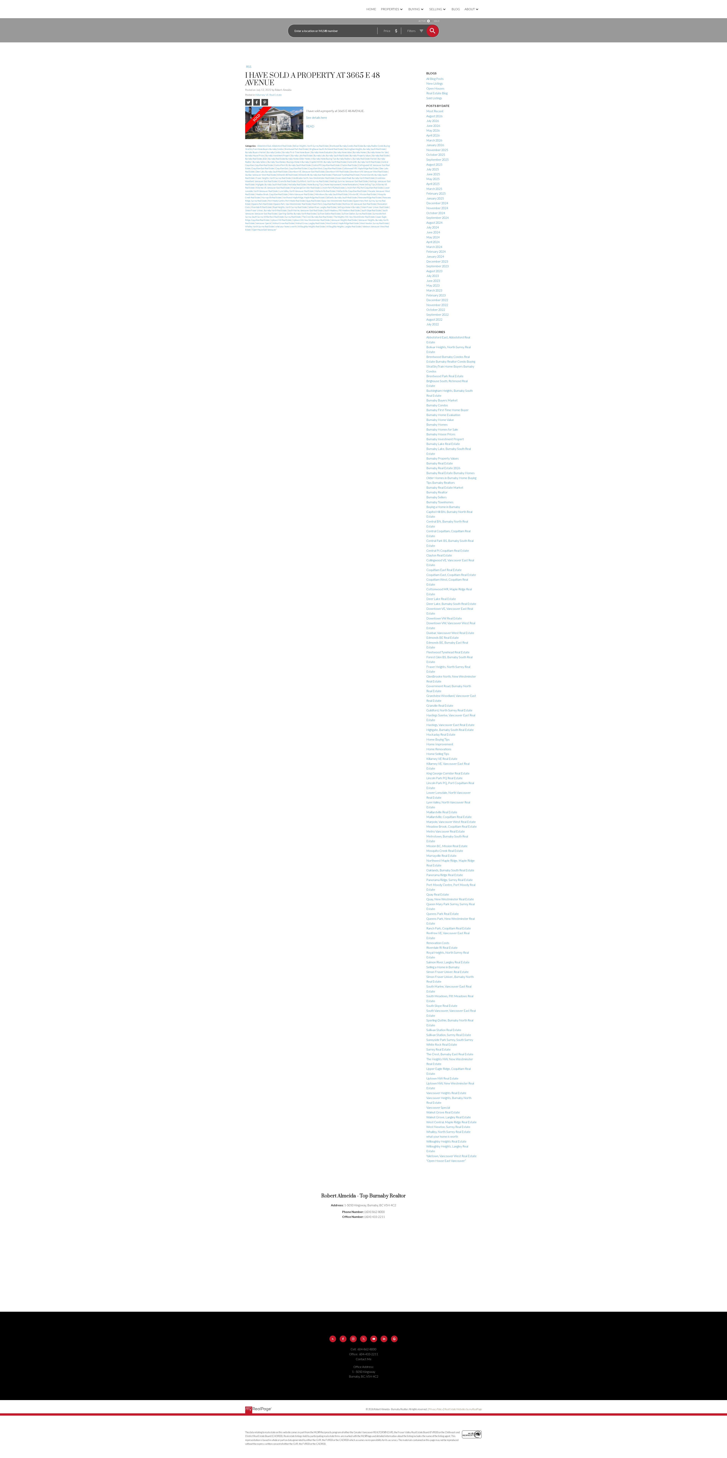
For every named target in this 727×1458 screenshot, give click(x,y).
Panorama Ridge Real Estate (370, 197)
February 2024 (436, 251)
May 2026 (433, 130)
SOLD (436, 21)
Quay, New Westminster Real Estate (337, 200)
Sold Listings (434, 98)
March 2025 (434, 188)
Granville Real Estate (287, 181)
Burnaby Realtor (437, 492)
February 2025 (436, 193)
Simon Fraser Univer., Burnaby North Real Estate (266, 210)
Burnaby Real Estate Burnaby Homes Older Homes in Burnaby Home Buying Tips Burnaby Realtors (310, 158)
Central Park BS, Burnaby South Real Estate (292, 165)
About (470, 9)
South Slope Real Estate (371, 210)
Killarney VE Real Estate (269, 94)
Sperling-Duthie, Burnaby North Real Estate (297, 213)
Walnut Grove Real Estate (283, 223)
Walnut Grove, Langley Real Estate (310, 223)
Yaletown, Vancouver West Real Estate (451, 1156)
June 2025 (433, 174)
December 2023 (437, 261)
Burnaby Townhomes (277, 162)
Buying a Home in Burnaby (298, 162)
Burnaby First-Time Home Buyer (296, 152)
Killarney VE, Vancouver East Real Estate (273, 187)
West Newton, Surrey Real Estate (374, 223)
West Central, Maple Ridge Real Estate (342, 223)
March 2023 (434, 290)
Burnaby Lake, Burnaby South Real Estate (331, 155)
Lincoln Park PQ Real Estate (333, 187)
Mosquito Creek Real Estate (444, 850)
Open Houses (435, 88)
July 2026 (432, 120)
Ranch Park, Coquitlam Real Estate (327, 204)
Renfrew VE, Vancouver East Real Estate (359, 204)
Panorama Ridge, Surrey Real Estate (449, 880)
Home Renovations (350, 184)
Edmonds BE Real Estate (287, 175)
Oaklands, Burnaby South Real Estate (341, 197)
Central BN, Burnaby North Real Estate (364, 162)
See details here (316, 117)
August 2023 (434, 271)
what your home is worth (286, 226)
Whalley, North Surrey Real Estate (260, 226)
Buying (414, 9)
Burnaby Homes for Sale (378, 152)
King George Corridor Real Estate (305, 187)
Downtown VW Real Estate (337, 171)
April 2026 (433, 135)
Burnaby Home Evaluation (322, 152)
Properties (390, 9)
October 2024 (435, 213)
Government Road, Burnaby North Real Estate (355, 178)
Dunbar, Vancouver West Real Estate (260, 175)
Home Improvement (332, 184)
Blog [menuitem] (456, 9)
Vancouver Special (263, 223)
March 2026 (434, 140)
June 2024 (433, 232)
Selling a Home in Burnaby (349, 207)
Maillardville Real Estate (325, 191)
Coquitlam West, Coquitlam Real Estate (325, 168)
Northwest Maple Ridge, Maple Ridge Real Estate (304, 197)
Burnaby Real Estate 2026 (256, 158)
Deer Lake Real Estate (441, 598)
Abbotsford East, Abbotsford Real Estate (274, 146)
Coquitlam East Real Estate (263, 168)
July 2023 (432, 275)
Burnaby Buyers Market (255, 152)
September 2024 (437, 217)
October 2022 (435, 309)
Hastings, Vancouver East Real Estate (450, 725)
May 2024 (433, 237)
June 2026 (433, 125)
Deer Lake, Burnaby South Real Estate (272, 171)
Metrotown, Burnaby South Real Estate (331, 194)
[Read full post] (274, 124)
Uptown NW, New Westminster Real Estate (311, 220)
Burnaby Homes (360, 152)
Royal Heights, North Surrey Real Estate (290, 207)
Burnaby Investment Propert (277, 155)
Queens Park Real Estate (262, 204)
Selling (435, 9)
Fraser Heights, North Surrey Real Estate (273, 178)
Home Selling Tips (367, 184)
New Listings (434, 83)
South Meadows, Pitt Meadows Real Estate (342, 210)
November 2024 (437, 208)
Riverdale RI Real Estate (261, 207)
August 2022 (434, 319)
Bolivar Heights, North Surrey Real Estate (311, 146)
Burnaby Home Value (343, 152)
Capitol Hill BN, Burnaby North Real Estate (328, 162)
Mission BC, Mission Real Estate (363, 194)
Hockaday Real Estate (297, 184)
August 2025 (434, 164)
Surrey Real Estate (293, 217)
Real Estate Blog (437, 93)
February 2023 (436, 295)
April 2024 (433, 242)
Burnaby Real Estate (380, 155)
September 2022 (437, 314)
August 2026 (434, 116)
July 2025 (432, 169)
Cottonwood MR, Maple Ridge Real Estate (360, 168)
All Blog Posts (435, 78)
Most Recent (434, 111)
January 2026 (435, 145)
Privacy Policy (436, 1409)
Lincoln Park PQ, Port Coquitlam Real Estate (364, 187)
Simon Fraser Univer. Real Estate (375, 207)
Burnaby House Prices (254, 155)
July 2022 (432, 324)
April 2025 (433, 183)
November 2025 (437, 150)
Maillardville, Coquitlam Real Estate (352, 191)
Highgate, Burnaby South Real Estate (271, 184)
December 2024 (437, 203)
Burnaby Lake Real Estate (302, 155)
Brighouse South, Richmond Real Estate (326, 149)
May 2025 (433, 179)
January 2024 (435, 256)
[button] (332, 1339)
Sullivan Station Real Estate (329, 213)
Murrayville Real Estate (271, 197)
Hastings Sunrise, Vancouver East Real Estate (349, 181)
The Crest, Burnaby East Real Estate (317, 217)
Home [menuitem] (371, 9)
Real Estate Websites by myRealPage (463, 1409)
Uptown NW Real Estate (281, 220)
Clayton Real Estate (349, 165)
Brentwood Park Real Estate (297, 149)
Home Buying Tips (315, 184)
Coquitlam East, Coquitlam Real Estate (291, 168)
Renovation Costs (437, 943)
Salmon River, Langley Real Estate (322, 207)
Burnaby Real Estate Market (365, 158)
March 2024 (434, 246)
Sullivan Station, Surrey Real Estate (357, 213)
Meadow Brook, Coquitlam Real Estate (272, 194)
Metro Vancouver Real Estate (301, 194)
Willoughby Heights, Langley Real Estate (343, 226)
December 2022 (437, 300)
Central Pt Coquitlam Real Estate (326, 165)
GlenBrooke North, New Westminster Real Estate (313, 178)
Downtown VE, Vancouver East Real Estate (307, 171)
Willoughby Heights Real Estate (311, 226)
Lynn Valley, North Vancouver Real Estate (296, 191)
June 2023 (433, 280)
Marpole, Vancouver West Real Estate (451, 821)
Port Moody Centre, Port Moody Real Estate (286, 200)
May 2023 (433, 285)
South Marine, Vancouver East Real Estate (305, 210)
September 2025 (437, 159)
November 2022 (437, 305)
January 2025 (435, 198)
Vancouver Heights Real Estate (344, 220)
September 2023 (437, 266)
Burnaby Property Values (360, 155)
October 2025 (435, 154)
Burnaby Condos (274, 152)
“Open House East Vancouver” (264, 229)
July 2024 (432, 227)
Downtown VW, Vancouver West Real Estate (369, 171)
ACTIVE (422, 21)
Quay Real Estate (313, 200)
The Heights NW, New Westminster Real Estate (354, 217)
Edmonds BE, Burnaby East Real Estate (315, 175)
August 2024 (434, 222)
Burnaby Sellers (260, 162)
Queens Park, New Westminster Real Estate (292, 204)
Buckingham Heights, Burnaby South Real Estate (365, 149)
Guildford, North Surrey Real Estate (313, 181)
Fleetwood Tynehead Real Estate (346, 175)
